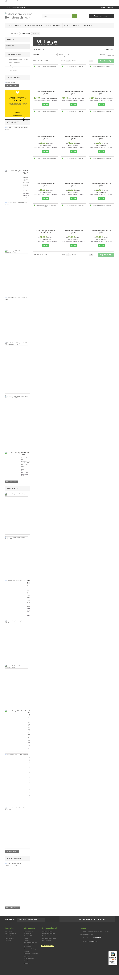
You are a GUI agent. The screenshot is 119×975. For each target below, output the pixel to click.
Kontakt (103, 7)
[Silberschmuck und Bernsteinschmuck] (59, 3)
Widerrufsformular (29, 958)
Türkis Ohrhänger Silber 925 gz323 (73, 138)
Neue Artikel (13, 488)
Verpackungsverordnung (31, 953)
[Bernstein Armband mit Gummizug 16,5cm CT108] (16, 538)
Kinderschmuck (71, 25)
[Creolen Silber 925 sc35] (12, 453)
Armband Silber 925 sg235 (26, 172)
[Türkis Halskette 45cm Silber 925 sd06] (16, 754)
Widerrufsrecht (28, 956)
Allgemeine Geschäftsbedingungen (18, 59)
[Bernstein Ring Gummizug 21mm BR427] (16, 621)
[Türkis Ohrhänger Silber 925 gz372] (45, 76)
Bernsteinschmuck (33, 25)
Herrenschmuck (53, 25)
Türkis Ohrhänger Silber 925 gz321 (45, 185)
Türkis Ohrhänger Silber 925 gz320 (101, 185)
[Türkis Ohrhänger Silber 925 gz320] (101, 169)
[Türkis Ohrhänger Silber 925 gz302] (101, 216)
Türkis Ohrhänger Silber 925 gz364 (45, 138)
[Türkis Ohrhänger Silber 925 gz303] (73, 216)
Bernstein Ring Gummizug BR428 (30, 583)
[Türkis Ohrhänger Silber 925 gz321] (45, 169)
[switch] (113, 963)
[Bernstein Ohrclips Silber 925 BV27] (15, 711)
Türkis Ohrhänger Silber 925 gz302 (101, 232)
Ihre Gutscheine (46, 940)
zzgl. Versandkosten (52, 98)
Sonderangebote (15, 858)
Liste (113, 55)
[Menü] (116, 952)
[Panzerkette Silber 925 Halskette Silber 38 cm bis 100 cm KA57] (16, 397)
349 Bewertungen (17, 115)
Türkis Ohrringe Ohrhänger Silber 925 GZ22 (45, 232)
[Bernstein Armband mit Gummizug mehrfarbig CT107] (16, 667)
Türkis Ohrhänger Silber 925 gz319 (73, 185)
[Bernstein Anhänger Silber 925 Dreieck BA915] (16, 203)
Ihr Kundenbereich (49, 928)
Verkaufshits (13, 122)
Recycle (11, 67)
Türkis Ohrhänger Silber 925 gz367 (73, 93)
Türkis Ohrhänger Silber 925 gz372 (45, 93)
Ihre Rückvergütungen (48, 933)
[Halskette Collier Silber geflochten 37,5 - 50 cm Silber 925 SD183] (16, 343)
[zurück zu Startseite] (7, 33)
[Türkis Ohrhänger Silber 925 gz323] (73, 121)
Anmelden (110, 7)
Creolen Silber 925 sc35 (25, 453)
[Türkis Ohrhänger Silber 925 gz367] (73, 76)
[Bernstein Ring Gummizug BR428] (15, 581)
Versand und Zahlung (14, 62)
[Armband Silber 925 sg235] (13, 171)
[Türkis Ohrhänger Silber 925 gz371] (101, 76)
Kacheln (109, 55)
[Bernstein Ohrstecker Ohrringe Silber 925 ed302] (16, 808)
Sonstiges (87, 25)
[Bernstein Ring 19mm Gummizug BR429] (16, 495)
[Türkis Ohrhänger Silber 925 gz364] (45, 121)
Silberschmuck (14, 25)
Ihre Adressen (46, 936)
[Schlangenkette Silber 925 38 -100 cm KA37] (16, 298)
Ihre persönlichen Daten (49, 938)
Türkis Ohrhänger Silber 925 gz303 (73, 232)
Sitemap (26, 963)
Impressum (12, 65)
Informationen (14, 54)
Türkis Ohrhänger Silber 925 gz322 (101, 138)
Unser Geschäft (13, 70)
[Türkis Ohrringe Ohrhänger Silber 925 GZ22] (45, 216)
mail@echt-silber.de (92, 941)
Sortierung (36, 54)
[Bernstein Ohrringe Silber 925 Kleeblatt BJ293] (16, 128)
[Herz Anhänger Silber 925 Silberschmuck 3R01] (16, 252)
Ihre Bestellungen (47, 931)
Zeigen (61, 54)
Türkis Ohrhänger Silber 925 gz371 (101, 93)
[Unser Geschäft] (17, 83)
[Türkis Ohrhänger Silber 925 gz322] (101, 121)
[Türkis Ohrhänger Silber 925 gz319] (73, 169)
